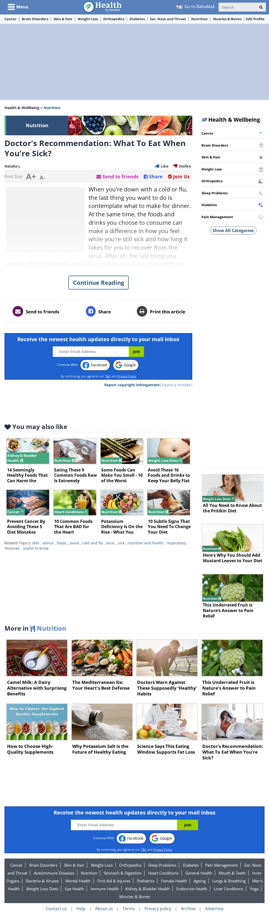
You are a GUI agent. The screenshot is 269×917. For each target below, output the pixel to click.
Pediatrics (145, 880)
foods (61, 542)
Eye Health (74, 888)
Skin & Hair (63, 19)
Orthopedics (113, 19)
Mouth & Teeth (232, 873)
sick (121, 542)
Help (81, 908)
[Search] (261, 7)
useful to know (36, 548)
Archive (188, 908)
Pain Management (221, 865)
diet (35, 542)
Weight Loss (88, 19)
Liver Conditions (228, 888)
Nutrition (199, 19)
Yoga (254, 888)
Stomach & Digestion (123, 873)
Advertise (214, 908)
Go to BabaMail (199, 6)
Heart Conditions (163, 873)
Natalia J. (12, 166)
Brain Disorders (35, 19)
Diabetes (137, 19)
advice (48, 542)
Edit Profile (255, 19)
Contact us (56, 908)
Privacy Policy (126, 376)
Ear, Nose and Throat (168, 19)
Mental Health (78, 880)
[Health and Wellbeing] (103, 6)
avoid (74, 542)
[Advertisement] (134, 62)
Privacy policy (157, 908)
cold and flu (92, 542)
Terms (128, 908)
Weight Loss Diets (42, 888)
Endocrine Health (191, 888)
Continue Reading (98, 282)
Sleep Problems (162, 865)
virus (110, 542)
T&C (108, 376)
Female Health (174, 880)
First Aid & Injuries (113, 880)
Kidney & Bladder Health (147, 888)
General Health (198, 873)
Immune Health (105, 888)
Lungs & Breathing (229, 880)
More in (35, 628)
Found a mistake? (177, 384)
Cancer (10, 19)
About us (104, 908)
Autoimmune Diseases (54, 873)
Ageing (200, 880)
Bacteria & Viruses (42, 880)
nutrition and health (145, 542)
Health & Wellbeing (21, 107)
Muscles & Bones (227, 19)
